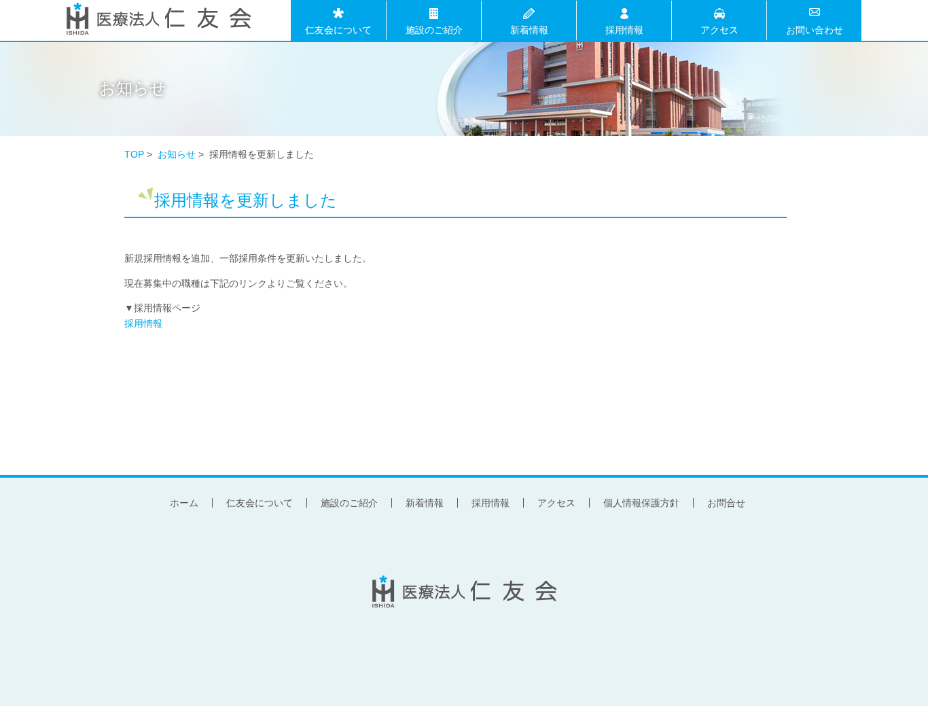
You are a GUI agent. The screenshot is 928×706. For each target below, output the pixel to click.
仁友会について (338, 29)
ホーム (184, 502)
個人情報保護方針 (641, 502)
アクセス (719, 29)
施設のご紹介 (434, 29)
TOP (134, 154)
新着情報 (529, 29)
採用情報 (624, 29)
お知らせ (177, 154)
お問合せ (726, 502)
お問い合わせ (814, 29)
